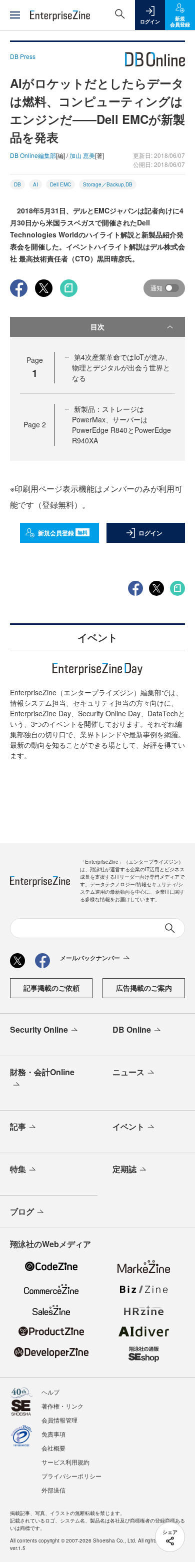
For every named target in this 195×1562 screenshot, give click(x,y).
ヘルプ (51, 1392)
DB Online (131, 1029)
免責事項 (54, 1434)
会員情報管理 (60, 1420)
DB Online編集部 (33, 155)
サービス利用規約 (66, 1462)
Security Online (39, 1029)
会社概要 (54, 1448)
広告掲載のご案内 (144, 988)
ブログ (22, 1211)
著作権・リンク (63, 1406)
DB (17, 184)
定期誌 (124, 1169)
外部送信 (54, 1490)
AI (35, 184)
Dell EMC (60, 184)
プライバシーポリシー (72, 1476)
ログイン (150, 532)
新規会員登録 (63, 532)
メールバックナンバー (90, 957)
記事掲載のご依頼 (52, 988)
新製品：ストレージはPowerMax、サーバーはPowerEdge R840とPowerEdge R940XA (121, 424)
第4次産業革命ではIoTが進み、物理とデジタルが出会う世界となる (122, 367)
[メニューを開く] (15, 15)
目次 (97, 326)
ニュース (128, 1072)
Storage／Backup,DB (107, 184)
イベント (128, 1126)
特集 (18, 1169)
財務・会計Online (42, 1072)
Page (35, 424)
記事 (18, 1126)
